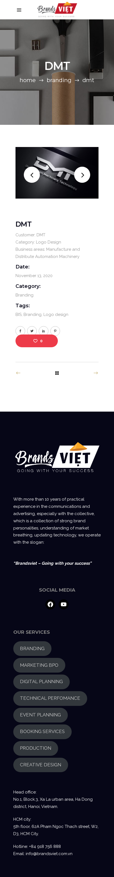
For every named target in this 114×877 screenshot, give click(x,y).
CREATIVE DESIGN (40, 764)
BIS (18, 314)
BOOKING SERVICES (42, 731)
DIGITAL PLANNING (41, 681)
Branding (59, 80)
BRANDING (32, 648)
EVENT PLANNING (40, 715)
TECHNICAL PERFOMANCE (50, 698)
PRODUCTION (35, 748)
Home (28, 80)
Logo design (55, 314)
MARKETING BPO (39, 665)
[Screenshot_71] (57, 173)
